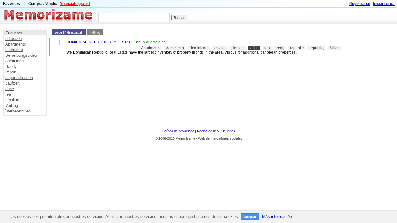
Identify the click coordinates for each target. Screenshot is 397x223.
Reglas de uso (208, 131)
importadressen (19, 77)
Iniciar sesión (384, 4)
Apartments (15, 44)
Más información (277, 216)
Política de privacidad (178, 131)
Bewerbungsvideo (21, 55)
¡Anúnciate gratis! (74, 4)
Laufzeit (12, 83)
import (10, 72)
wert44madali (69, 32)
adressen (13, 38)
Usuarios (228, 131)
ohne (9, 88)
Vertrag (11, 105)
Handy (11, 66)
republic (12, 100)
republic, (317, 48)
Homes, (237, 48)
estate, (219, 48)
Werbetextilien (18, 111)
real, (280, 48)
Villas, (335, 48)
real (8, 94)
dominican (14, 61)
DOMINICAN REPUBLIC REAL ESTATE (99, 42)
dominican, (199, 48)
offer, (95, 32)
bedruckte (14, 49)
